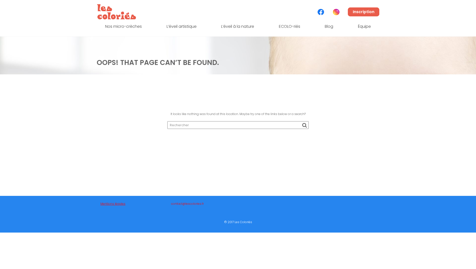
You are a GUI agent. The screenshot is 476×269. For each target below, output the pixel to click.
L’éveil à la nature (237, 26)
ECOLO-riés (289, 26)
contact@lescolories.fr (187, 204)
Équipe (364, 26)
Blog (329, 26)
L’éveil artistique (182, 26)
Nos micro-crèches (123, 26)
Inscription (363, 12)
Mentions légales (112, 204)
